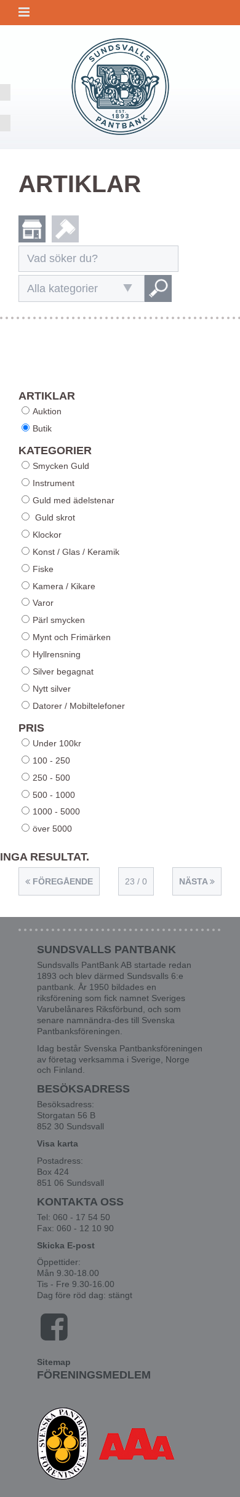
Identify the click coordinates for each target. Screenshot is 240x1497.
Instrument (53, 483)
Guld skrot (54, 517)
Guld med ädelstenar (73, 500)
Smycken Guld (61, 466)
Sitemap (54, 1362)
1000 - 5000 (56, 811)
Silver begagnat (63, 671)
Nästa (194, 881)
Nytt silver (52, 689)
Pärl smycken (59, 620)
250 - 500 (51, 778)
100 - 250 (51, 760)
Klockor (47, 535)
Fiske (43, 569)
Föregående (61, 881)
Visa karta (57, 1143)
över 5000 (52, 829)
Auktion (47, 411)
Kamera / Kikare (64, 586)
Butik (42, 428)
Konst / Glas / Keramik (76, 552)
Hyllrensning (57, 654)
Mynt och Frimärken (72, 637)
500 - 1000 (54, 795)
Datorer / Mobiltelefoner (79, 706)
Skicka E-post (66, 1245)
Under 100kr (57, 743)
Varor (43, 603)
